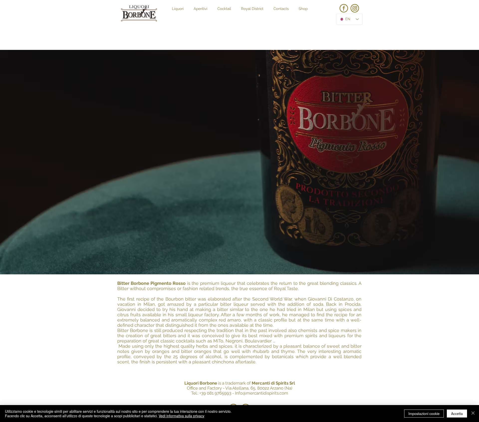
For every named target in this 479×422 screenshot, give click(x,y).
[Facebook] (344, 8)
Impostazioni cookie (424, 413)
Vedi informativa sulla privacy (181, 415)
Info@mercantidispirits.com (261, 393)
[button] (177, 8)
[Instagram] (355, 8)
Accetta (457, 413)
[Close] (473, 413)
